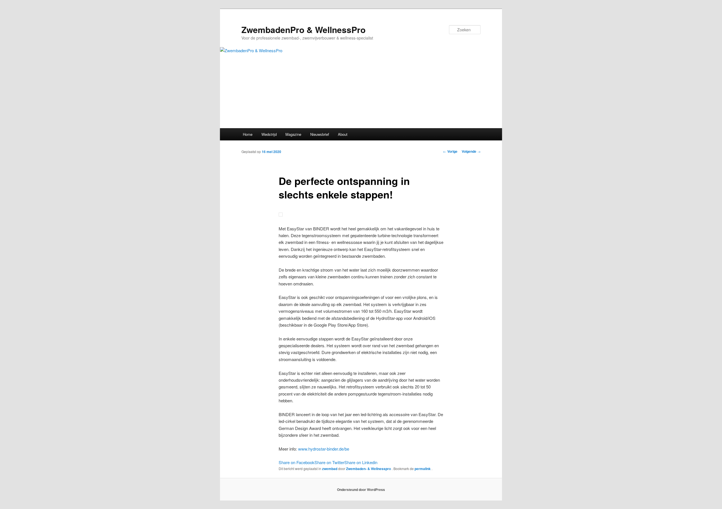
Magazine (293, 134)
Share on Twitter (329, 462)
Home (247, 134)
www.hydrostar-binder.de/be (323, 449)
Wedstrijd (269, 134)
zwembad (329, 468)
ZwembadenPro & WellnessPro (303, 29)
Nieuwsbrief (319, 134)
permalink (423, 468)
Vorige (450, 151)
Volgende (471, 151)
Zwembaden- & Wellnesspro (369, 468)
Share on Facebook (296, 462)
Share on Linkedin (360, 462)
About (342, 134)
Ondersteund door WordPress (361, 489)
